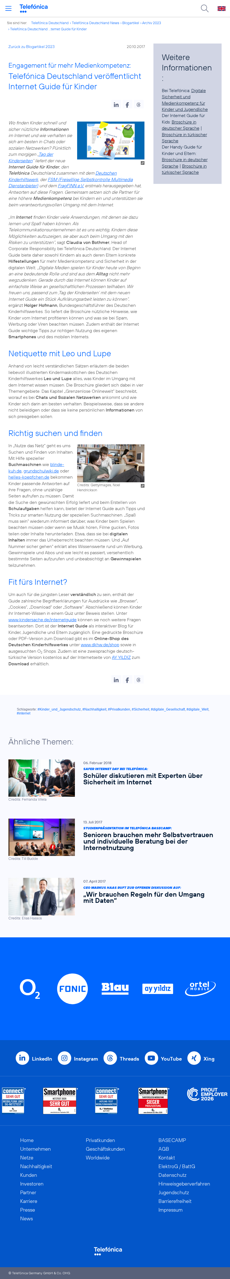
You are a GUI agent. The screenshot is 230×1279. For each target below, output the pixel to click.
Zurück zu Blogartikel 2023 (31, 46)
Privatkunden (100, 1140)
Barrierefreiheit (175, 1201)
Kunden (28, 1175)
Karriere (28, 1201)
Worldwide (98, 1157)
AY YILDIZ (121, 657)
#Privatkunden (119, 709)
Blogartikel (130, 22)
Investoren (31, 1183)
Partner (28, 1192)
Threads (129, 1059)
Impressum (170, 1210)
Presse (27, 1210)
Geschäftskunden (105, 1149)
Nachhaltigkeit (36, 1166)
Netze (26, 1157)
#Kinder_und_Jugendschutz (59, 709)
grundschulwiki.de (41, 471)
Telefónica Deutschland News (95, 22)
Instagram (86, 1059)
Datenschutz (172, 1175)
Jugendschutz (173, 1192)
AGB (163, 1149)
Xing (209, 1059)
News (26, 1218)
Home (27, 1140)
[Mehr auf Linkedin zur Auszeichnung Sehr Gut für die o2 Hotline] (107, 1101)
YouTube (171, 1059)
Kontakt (166, 1157)
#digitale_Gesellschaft (168, 709)
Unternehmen (35, 1149)
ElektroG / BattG (176, 1166)
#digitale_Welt (197, 709)
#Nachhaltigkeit (94, 709)
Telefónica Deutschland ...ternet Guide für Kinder (48, 29)
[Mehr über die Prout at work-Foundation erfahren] (207, 1101)
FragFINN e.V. (71, 185)
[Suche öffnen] (204, 8)
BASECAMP (172, 1140)
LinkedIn (42, 1059)
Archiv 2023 (151, 22)
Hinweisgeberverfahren (184, 1183)
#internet (23, 713)
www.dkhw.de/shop (100, 644)
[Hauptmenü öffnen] (8, 8)
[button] (116, 104)
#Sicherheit (140, 709)
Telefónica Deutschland (50, 22)
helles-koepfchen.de (28, 477)
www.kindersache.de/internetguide (42, 619)
